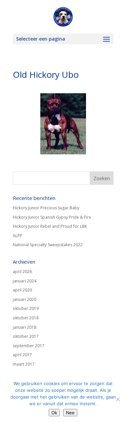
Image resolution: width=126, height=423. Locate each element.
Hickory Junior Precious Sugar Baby (46, 208)
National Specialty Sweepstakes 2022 (48, 245)
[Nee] (117, 399)
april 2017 (22, 355)
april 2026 (22, 271)
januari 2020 (24, 299)
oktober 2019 (26, 308)
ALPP (17, 236)
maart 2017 (24, 364)
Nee (70, 412)
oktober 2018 (26, 318)
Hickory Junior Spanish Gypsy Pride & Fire (52, 217)
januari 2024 (24, 281)
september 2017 (28, 346)
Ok (54, 412)
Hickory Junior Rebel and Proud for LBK (50, 226)
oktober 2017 (26, 336)
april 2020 (22, 290)
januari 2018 (24, 327)
